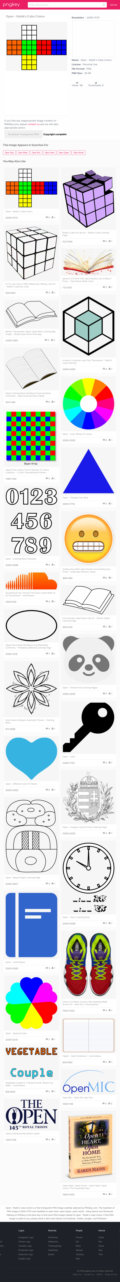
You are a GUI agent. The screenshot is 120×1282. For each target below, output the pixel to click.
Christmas (53, 1237)
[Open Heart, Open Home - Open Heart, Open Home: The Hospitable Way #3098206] (88, 1147)
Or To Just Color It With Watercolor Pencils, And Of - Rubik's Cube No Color (30, 285)
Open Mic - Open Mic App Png (77, 1097)
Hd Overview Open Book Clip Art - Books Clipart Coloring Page (86, 619)
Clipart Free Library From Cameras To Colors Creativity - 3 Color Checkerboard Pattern (27, 471)
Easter (51, 1254)
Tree (100, 1254)
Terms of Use (111, 1274)
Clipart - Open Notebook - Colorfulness (81, 1056)
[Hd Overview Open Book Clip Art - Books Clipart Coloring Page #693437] (88, 600)
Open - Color (68, 756)
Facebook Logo (25, 1250)
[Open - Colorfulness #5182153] (31, 925)
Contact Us (89, 1274)
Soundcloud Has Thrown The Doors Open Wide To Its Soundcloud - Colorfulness (30, 594)
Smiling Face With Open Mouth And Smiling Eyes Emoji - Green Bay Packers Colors (86, 570)
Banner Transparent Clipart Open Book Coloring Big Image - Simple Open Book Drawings (30, 332)
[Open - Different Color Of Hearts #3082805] (31, 758)
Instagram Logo (26, 1237)
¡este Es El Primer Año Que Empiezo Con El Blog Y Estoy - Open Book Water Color (87, 279)
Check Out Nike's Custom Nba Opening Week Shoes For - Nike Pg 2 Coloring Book (84, 1003)
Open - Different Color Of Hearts (21, 784)
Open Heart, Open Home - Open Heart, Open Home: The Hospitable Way (84, 1186)
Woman (79, 1250)
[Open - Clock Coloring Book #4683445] (88, 877)
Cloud (101, 1237)
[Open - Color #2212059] (88, 727)
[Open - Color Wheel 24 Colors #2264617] (88, 403)
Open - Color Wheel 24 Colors (77, 434)
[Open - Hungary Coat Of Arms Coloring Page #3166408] (88, 797)
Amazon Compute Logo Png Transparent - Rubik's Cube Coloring (87, 361)
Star (100, 1250)
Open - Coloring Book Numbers (20, 558)
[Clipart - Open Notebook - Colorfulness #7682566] (88, 1035)
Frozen (79, 1237)
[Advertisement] (36, 93)
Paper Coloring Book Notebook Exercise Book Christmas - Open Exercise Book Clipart (28, 394)
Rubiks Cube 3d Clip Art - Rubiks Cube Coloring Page (85, 233)
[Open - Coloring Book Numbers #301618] (31, 521)
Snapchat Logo (25, 1254)
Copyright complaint (55, 134)
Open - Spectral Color (16, 1033)
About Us (77, 1274)
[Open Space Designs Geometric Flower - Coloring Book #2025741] (31, 689)
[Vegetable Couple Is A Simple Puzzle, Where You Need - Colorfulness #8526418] (31, 1063)
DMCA (99, 1274)
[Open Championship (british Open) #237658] (31, 1115)
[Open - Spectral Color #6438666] (31, 1003)
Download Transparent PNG (23, 134)
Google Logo (24, 1258)
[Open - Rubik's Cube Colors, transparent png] (36, 46)
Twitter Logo (24, 1241)
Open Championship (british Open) (22, 1133)
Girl (77, 1241)
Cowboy (80, 1254)
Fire (100, 1241)
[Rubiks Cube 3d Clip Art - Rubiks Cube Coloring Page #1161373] (88, 198)
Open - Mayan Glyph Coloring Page (22, 877)
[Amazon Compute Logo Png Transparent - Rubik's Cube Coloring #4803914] (88, 326)
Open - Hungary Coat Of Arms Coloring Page (84, 827)
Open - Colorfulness (15, 962)
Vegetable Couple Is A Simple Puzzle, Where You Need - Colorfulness (29, 1084)
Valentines (53, 1250)
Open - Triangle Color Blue (75, 497)
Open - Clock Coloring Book (76, 917)
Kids (78, 1258)
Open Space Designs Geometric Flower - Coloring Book (29, 721)
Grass (101, 1246)
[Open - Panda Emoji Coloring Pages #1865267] (88, 659)
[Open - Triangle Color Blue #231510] (88, 471)
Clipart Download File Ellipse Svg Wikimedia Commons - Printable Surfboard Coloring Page (28, 646)
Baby (78, 1246)
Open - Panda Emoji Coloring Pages (80, 687)
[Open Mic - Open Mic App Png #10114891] (88, 1082)
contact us (34, 124)
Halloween (53, 1241)
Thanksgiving (54, 1246)
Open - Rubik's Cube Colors (19, 211)
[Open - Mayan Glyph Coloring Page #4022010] (31, 836)
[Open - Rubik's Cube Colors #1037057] (31, 188)
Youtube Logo (25, 1246)
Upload (113, 4)
